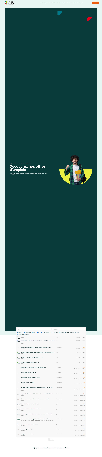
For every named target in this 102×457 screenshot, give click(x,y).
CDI (38, 332)
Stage (77, 332)
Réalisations (65, 3)
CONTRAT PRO (54, 332)
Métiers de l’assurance (76, 3)
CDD (34, 332)
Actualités (53, 3)
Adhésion (59, 3)
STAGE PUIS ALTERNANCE (23, 334)
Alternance (20, 332)
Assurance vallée (43, 3)
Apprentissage (28, 332)
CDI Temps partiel (45, 332)
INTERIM (62, 332)
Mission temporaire (70, 332)
